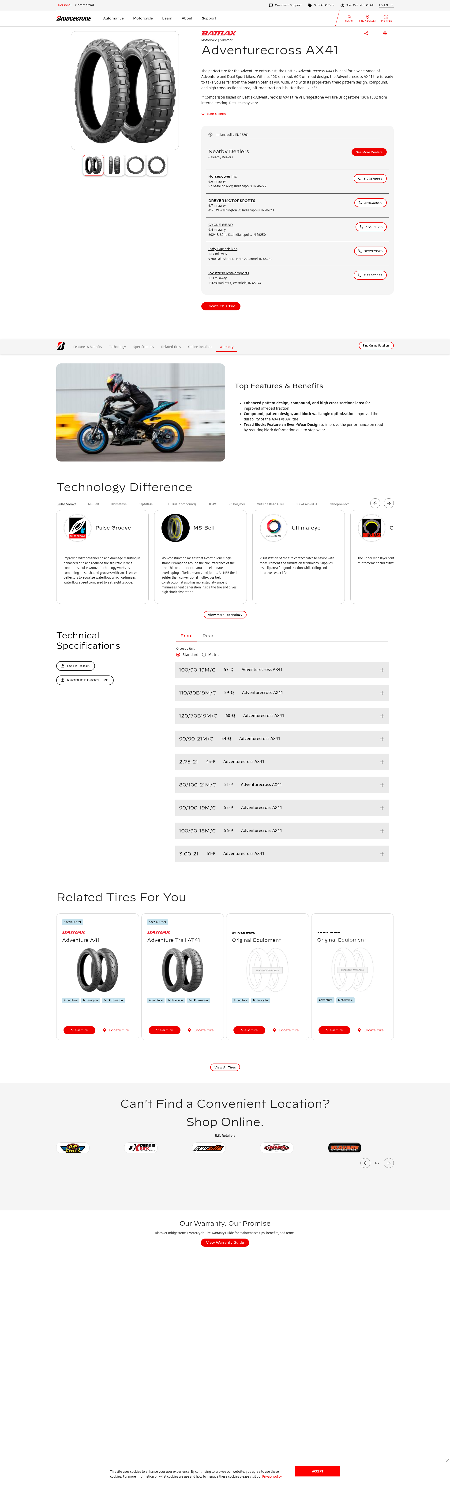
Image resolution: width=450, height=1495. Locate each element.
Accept (317, 1471)
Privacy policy (272, 1476)
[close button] (447, 1461)
